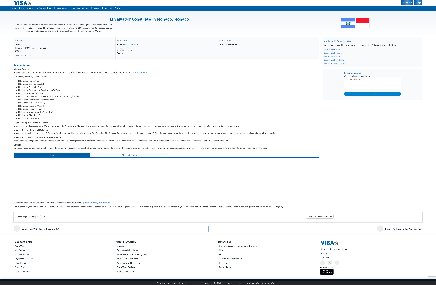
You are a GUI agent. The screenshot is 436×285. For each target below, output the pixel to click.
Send (372, 94)
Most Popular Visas (332, 49)
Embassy (95, 8)
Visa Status (20, 250)
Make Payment (21, 263)
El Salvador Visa (140, 73)
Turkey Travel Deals (126, 272)
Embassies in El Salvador (334, 63)
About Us (325, 258)
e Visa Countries (22, 272)
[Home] (23, 3)
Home (13, 8)
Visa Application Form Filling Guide (132, 255)
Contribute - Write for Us (230, 259)
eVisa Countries (44, 8)
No (44, 217)
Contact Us (107, 8)
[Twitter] (330, 262)
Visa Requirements (80, 8)
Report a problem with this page (320, 217)
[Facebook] (322, 262)
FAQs (221, 255)
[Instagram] (337, 262)
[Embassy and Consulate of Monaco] (363, 23)
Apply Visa (19, 246)
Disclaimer (224, 263)
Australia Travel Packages (128, 263)
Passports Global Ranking (128, 250)
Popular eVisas (61, 8)
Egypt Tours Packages (126, 267)
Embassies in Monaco (333, 56)
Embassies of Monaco (333, 53)
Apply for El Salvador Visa (337, 41)
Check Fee (19, 267)
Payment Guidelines (24, 259)
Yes (38, 217)
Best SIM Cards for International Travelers (238, 246)
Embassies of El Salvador (334, 60)
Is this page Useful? (25, 217)
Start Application (26, 8)
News (117, 8)
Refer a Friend (225, 267)
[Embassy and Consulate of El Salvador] (348, 23)
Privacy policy (267, 283)
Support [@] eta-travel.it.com (334, 249)
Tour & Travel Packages (127, 259)
